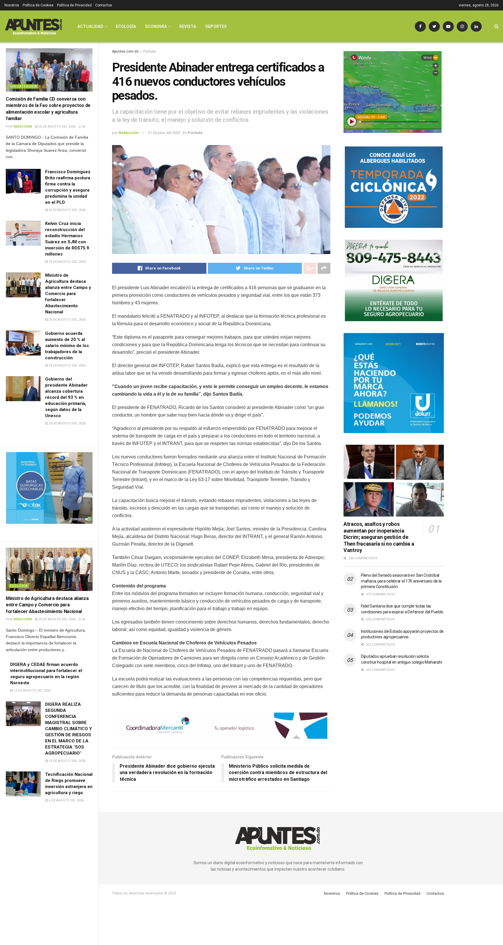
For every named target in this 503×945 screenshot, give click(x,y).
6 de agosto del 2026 (66, 800)
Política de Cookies (38, 5)
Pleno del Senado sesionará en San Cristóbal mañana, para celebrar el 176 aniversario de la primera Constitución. (401, 581)
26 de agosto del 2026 (56, 126)
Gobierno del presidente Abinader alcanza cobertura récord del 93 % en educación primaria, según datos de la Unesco (66, 397)
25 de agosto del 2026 (67, 262)
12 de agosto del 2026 (32, 690)
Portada (149, 51)
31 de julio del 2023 (164, 133)
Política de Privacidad (74, 5)
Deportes (216, 26)
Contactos (103, 5)
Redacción (22, 126)
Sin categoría (23, 86)
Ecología (19, 586)
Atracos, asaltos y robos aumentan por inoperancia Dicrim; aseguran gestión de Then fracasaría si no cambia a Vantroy (378, 537)
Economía (156, 26)
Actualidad (90, 26)
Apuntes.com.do (125, 51)
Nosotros (11, 5)
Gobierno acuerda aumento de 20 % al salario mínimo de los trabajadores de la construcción (67, 345)
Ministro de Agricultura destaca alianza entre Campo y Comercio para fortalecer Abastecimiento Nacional (68, 294)
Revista (187, 26)
